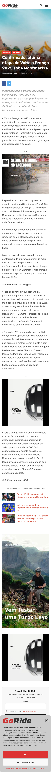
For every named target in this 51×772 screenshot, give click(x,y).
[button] (46, 720)
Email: (25, 701)
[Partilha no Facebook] (4, 83)
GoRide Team (11, 74)
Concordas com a (22, 711)
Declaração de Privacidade (33, 768)
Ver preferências (25, 762)
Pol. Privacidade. (29, 711)
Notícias (16, 52)
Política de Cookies (13, 768)
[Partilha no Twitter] (9, 83)
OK (25, 754)
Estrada (6, 52)
